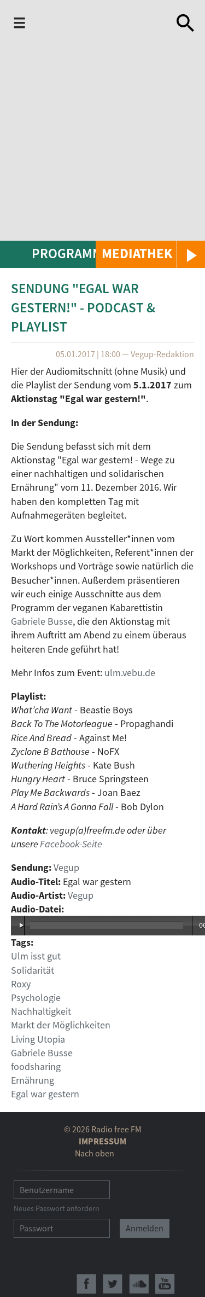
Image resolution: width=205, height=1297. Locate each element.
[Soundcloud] (139, 1284)
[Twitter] (112, 1284)
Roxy (21, 984)
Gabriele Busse (42, 621)
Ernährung (32, 1080)
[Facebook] (86, 1284)
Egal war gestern (45, 1093)
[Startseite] (99, 25)
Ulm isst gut (36, 956)
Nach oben (94, 1153)
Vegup (66, 867)
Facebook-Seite (71, 843)
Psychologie (36, 997)
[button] (150, 254)
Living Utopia (38, 1039)
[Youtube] (165, 1284)
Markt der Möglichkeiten (60, 1025)
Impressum (102, 1141)
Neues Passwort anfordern (56, 1208)
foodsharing (36, 1066)
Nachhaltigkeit (41, 1011)
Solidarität (32, 970)
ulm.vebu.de (129, 672)
